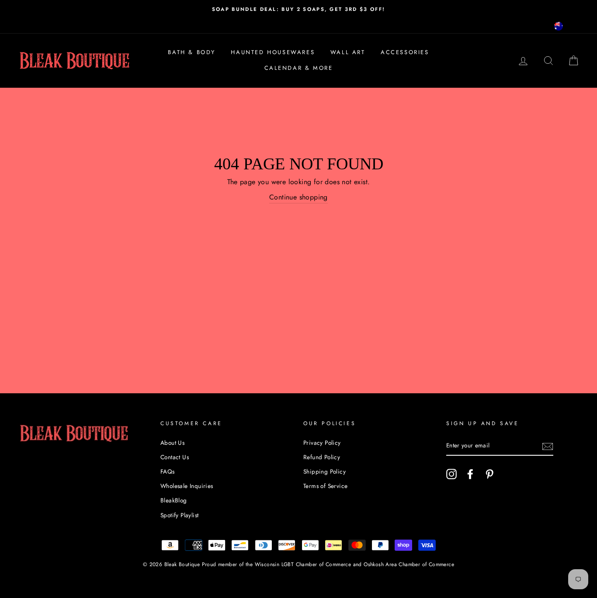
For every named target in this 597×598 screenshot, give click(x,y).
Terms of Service (325, 485)
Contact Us (174, 457)
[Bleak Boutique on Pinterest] (489, 474)
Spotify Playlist (179, 515)
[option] (298, 9)
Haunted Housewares (273, 52)
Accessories (405, 52)
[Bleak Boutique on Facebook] (470, 474)
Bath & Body (191, 52)
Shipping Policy (324, 471)
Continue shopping (298, 197)
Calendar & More (298, 68)
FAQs (167, 471)
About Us (172, 442)
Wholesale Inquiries (186, 485)
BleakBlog (173, 500)
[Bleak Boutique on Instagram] (451, 474)
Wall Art (347, 52)
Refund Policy (321, 457)
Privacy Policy (322, 442)
